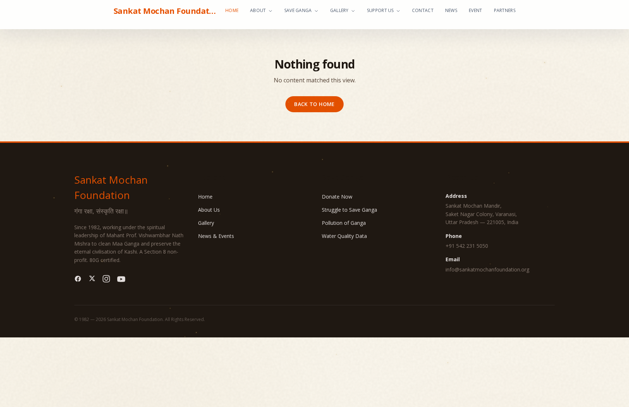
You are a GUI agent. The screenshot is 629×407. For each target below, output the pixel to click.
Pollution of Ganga (344, 222)
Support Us (380, 10)
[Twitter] (92, 279)
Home (231, 10)
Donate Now (337, 196)
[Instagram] (106, 279)
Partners (504, 10)
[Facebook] (78, 279)
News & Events (216, 235)
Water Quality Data (344, 235)
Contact (423, 10)
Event (475, 10)
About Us (209, 209)
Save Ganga (298, 10)
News (451, 10)
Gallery (339, 10)
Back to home (314, 104)
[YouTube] (121, 279)
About (258, 10)
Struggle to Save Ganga (349, 209)
